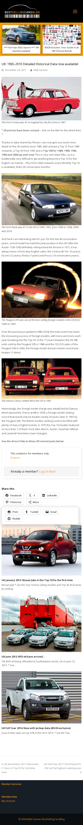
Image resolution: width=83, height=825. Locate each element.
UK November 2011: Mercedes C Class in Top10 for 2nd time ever (20, 768)
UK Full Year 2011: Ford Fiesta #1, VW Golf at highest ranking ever (62, 766)
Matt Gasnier (41, 70)
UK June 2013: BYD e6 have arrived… (23, 656)
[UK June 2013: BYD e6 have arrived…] (41, 623)
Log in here (47, 471)
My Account (8, 801)
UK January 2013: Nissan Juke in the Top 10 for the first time (37, 580)
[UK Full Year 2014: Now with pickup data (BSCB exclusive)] (41, 697)
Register (15, 457)
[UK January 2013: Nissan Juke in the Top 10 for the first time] (41, 549)
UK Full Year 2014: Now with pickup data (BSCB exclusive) (36, 728)
